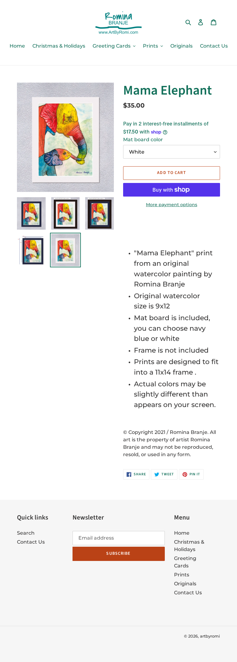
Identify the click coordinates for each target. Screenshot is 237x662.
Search (26, 533)
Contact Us (31, 542)
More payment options (171, 204)
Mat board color (143, 139)
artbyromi (210, 636)
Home (181, 533)
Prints (181, 575)
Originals (185, 584)
